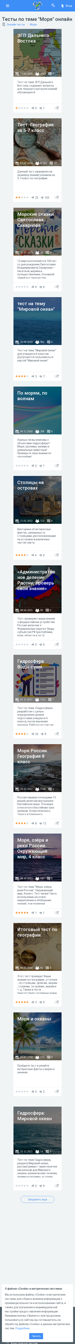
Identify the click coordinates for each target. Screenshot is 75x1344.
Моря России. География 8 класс (32, 756)
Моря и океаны (34, 1019)
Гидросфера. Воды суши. (31, 664)
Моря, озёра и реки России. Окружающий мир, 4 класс (32, 848)
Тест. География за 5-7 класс (35, 127)
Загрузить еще (37, 1199)
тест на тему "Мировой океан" (36, 306)
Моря (33, 24)
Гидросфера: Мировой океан (34, 1115)
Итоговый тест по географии (37, 932)
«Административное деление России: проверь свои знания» (36, 580)
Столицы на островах (30, 485)
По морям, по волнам (32, 395)
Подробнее (22, 1328)
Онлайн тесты (16, 24)
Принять (36, 1336)
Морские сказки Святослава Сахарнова (35, 220)
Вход (69, 5)
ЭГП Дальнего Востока (33, 38)
